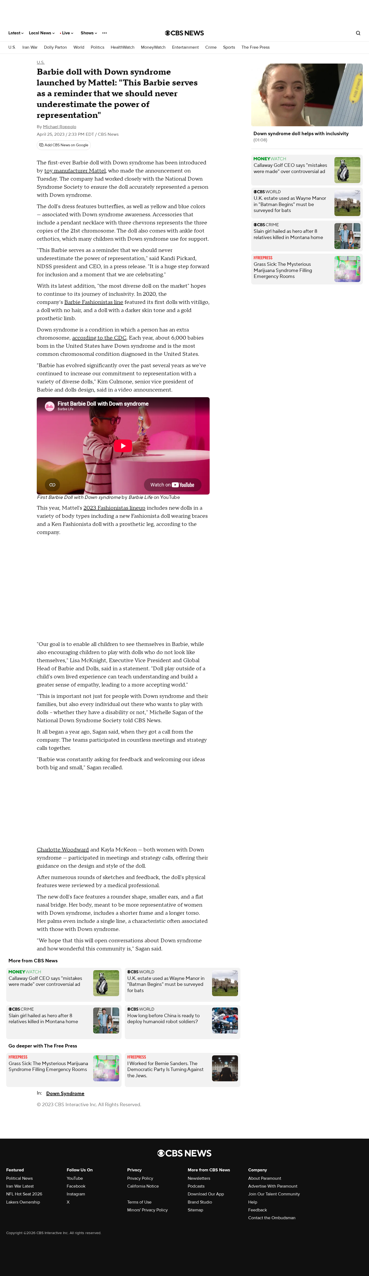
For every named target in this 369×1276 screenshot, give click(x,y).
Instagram (76, 1194)
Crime (211, 47)
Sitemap (195, 1210)
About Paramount (264, 1178)
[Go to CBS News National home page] (184, 33)
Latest (14, 33)
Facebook (76, 1186)
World (78, 47)
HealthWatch (123, 47)
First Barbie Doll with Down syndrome (78, 497)
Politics (97, 47)
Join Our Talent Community (274, 1194)
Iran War (30, 47)
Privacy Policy (140, 1178)
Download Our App (206, 1194)
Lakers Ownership (23, 1202)
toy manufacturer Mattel (75, 170)
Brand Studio (200, 1202)
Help (252, 1202)
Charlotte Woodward (63, 849)
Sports (229, 47)
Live (66, 33)
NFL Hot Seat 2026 (24, 1194)
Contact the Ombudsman (272, 1218)
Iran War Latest (20, 1186)
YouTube (170, 497)
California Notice (143, 1186)
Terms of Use (139, 1202)
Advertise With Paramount (272, 1186)
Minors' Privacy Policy (147, 1210)
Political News (19, 1178)
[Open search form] (358, 33)
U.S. (12, 47)
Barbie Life (140, 497)
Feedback (257, 1210)
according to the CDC (99, 338)
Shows (88, 33)
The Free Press (255, 47)
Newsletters (199, 1178)
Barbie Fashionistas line (93, 302)
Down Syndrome (65, 1094)
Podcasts (196, 1186)
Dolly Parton (55, 47)
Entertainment (185, 47)
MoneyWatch (153, 47)
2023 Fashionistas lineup (114, 508)
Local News (40, 33)
